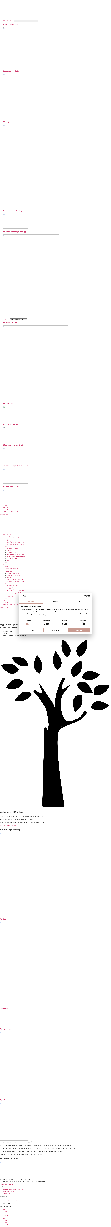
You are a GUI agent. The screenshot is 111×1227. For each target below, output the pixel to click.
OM (4, 564)
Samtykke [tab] (31, 601)
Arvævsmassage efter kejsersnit (16, 556)
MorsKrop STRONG (12, 548)
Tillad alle (79, 630)
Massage (9, 541)
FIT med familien (12, 558)
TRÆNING (6, 546)
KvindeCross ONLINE (13, 560)
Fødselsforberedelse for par (15, 543)
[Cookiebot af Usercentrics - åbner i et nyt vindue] (83, 596)
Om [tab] (80, 601)
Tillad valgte (55, 630)
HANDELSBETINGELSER (10, 568)
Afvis (32, 630)
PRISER (5, 566)
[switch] (46, 624)
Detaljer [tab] (55, 601)
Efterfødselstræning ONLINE (15, 554)
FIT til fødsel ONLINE (13, 552)
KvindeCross (10, 550)
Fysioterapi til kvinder (13, 539)
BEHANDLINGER (8, 535)
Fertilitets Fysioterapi (13, 537)
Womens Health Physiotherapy (16, 544)
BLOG (5, 562)
